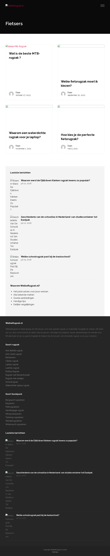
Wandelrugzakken (14, 421)
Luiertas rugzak (12, 368)
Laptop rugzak (12, 364)
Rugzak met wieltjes (15, 378)
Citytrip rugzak (12, 361)
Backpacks (11, 357)
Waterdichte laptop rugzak (17, 385)
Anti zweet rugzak (14, 354)
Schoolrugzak (12, 382)
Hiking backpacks (13, 414)
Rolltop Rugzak (12, 371)
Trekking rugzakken (14, 417)
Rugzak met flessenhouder (18, 375)
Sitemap (55, 552)
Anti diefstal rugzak (14, 350)
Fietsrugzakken (12, 407)
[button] (102, 6)
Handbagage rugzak (15, 410)
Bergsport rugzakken (15, 400)
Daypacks (10, 403)
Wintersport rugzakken (16, 424)
